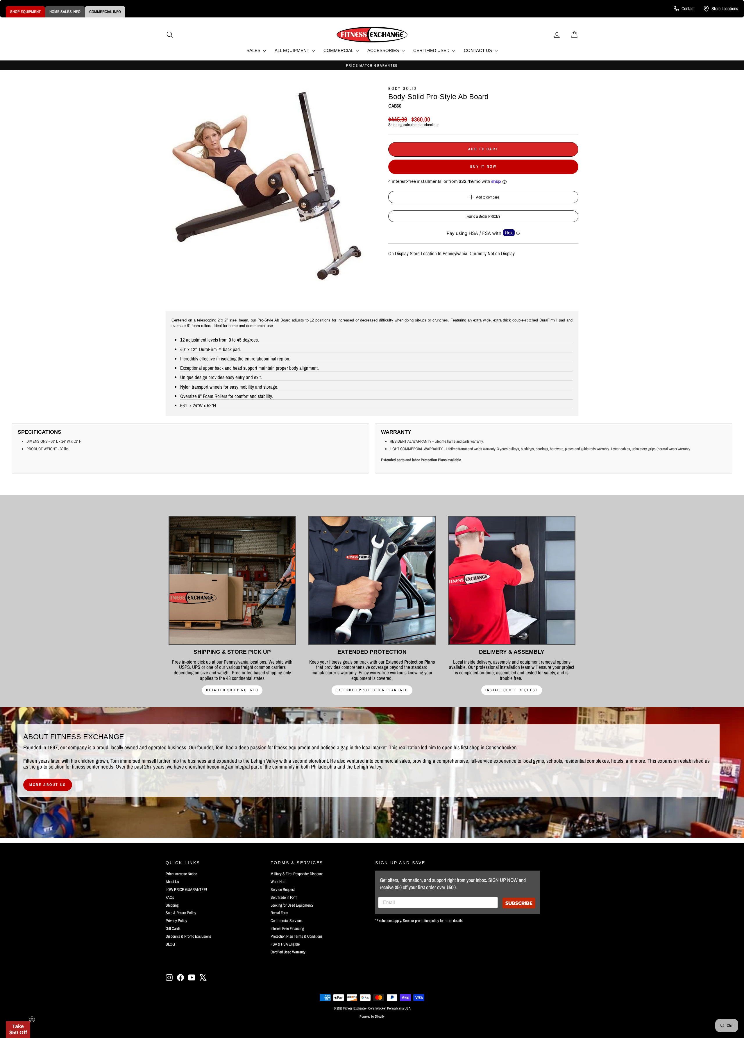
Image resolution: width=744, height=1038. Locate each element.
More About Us (47, 784)
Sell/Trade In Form (284, 897)
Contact (688, 8)
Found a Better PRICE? (483, 216)
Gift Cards (173, 928)
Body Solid (402, 88)
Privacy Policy (176, 920)
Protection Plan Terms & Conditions (297, 936)
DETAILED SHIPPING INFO (232, 690)
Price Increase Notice (181, 873)
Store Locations (724, 8)
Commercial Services (287, 920)
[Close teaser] (32, 1019)
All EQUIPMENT (292, 50)
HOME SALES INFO (65, 11)
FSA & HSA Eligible (285, 944)
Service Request (283, 889)
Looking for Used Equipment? (292, 905)
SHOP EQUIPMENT (25, 11)
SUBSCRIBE (518, 903)
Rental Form (279, 912)
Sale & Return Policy (181, 912)
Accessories (383, 50)
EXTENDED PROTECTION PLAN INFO (372, 690)
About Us (172, 881)
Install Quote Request (511, 690)
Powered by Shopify (372, 1016)
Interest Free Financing (287, 928)
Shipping (395, 125)
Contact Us (478, 50)
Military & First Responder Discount (297, 873)
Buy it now (483, 166)
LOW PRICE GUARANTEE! (186, 889)
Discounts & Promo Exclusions (188, 936)
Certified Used (432, 50)
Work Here (278, 881)
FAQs (170, 897)
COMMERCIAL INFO (105, 11)
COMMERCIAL (338, 50)
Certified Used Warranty (288, 952)
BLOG (170, 944)
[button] (18, 1029)
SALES (254, 50)
